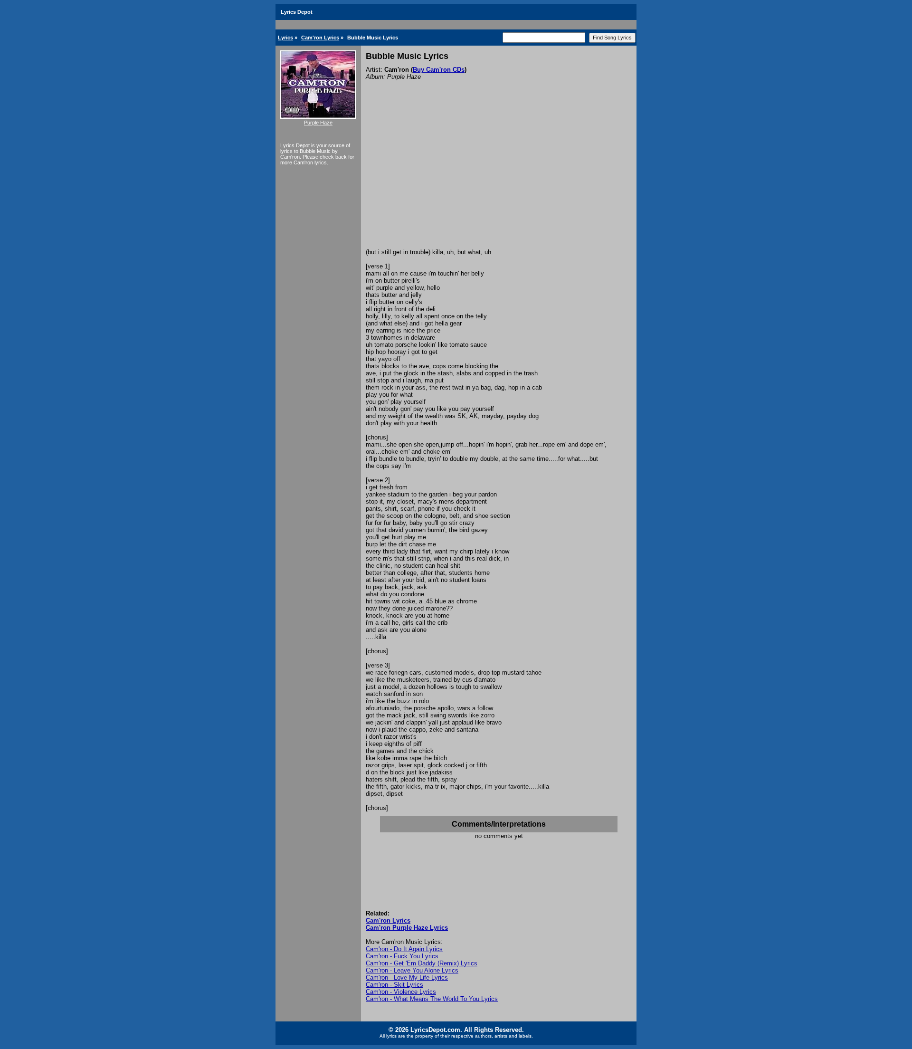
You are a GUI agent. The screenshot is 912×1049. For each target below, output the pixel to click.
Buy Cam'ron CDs (439, 69)
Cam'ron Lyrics (320, 37)
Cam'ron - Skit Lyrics (394, 984)
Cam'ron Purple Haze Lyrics (407, 927)
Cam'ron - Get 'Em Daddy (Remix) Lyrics (421, 963)
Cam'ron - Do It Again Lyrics (404, 949)
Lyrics (285, 37)
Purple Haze (318, 122)
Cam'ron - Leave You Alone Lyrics (412, 970)
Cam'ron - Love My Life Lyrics (407, 977)
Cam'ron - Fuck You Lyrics (402, 956)
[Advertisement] (498, 177)
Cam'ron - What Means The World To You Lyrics (432, 998)
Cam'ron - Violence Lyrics (401, 991)
